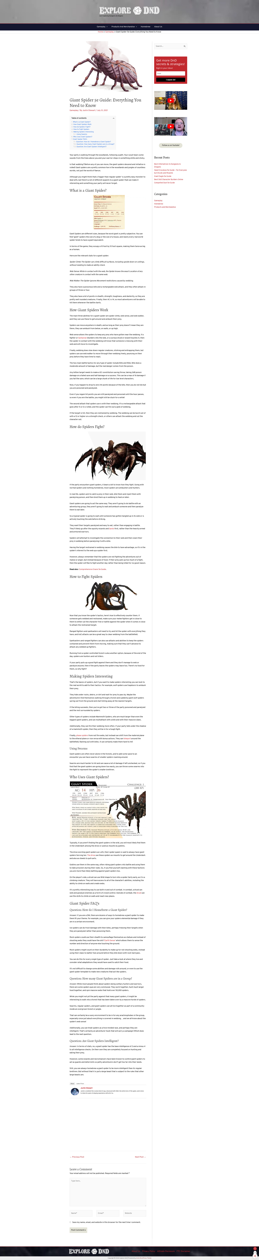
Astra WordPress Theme (143, 1258)
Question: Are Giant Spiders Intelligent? (91, 147)
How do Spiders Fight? (81, 127)
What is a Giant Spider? (82, 122)
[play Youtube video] (170, 100)
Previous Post (77, 1157)
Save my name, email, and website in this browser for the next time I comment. (106, 1222)
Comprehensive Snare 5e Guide (92, 569)
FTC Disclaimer (183, 1251)
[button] (106, 27)
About (72, 1083)
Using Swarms (81, 134)
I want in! (170, 79)
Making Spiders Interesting (83, 132)
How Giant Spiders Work (82, 124)
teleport (127, 738)
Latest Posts (80, 1083)
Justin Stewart (86, 1088)
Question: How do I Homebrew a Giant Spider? (93, 142)
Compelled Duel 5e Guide (164, 183)
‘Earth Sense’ (109, 940)
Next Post (140, 1157)
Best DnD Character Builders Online (168, 179)
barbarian (82, 338)
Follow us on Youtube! (170, 145)
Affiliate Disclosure (166, 1251)
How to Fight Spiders (81, 129)
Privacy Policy (148, 1251)
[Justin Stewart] (75, 1091)
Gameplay (74, 110)
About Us (136, 1251)
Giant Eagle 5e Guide (162, 176)
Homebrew (158, 204)
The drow (91, 855)
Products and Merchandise (165, 207)
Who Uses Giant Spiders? (82, 137)
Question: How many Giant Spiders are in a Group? (95, 144)
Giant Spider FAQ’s (80, 139)
